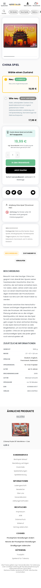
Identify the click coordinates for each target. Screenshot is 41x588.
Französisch (25, 360)
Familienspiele (28, 234)
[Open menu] (4, 4)
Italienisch (34, 360)
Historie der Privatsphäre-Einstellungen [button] (20, 542)
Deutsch (9, 241)
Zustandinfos (29, 253)
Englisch (34, 358)
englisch (13, 236)
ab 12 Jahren (27, 239)
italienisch (9, 239)
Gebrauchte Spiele (22, 231)
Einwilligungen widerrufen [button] (21, 545)
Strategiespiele (16, 234)
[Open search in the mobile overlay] (4, 12)
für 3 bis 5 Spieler (23, 236)
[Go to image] (8, 56)
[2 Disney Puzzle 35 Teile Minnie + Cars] (20, 429)
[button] (8, 192)
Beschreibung (11, 253)
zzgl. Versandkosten (14, 145)
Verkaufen (20, 260)
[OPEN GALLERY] (20, 36)
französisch (18, 239)
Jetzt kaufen (20, 170)
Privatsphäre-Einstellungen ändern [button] (20, 538)
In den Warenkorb (20, 162)
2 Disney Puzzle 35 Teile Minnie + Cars (16, 441)
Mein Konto (27, 6)
